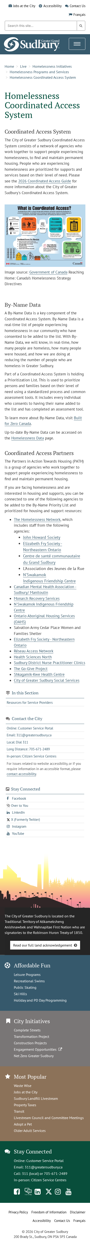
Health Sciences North (33, 656)
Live (23, 66)
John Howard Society (41, 537)
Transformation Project (31, 1036)
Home (9, 66)
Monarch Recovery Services (37, 598)
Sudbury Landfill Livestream (36, 1098)
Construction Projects (30, 1043)
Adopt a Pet (23, 1124)
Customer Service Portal (45, 1160)
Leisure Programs (27, 974)
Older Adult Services (30, 1130)
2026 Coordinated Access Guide (44, 181)
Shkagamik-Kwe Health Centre (39, 674)
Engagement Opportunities (36, 1049)
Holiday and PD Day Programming (40, 1000)
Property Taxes (25, 1105)
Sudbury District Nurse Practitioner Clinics (49, 662)
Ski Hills (20, 994)
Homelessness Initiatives (52, 66)
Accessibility (52, 6)
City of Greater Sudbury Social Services (46, 680)
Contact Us (77, 6)
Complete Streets (27, 1030)
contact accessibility (21, 774)
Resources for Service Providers (30, 702)
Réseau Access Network (33, 651)
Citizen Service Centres (48, 1180)
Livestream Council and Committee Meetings (49, 1117)
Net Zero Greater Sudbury (34, 1055)
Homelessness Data (27, 438)
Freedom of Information (48, 1212)
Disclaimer (77, 1212)
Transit (19, 1111)
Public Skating (25, 987)
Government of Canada (48, 272)
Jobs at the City (24, 6)
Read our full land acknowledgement (42, 945)
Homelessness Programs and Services (39, 72)
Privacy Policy (18, 1212)
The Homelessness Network (37, 519)
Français (79, 14)
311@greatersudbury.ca (44, 1167)
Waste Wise (22, 1085)
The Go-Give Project (31, 668)
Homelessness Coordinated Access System (43, 77)
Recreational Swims (29, 981)
